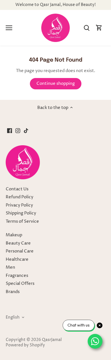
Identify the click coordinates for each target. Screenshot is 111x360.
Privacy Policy (19, 205)
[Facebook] (9, 131)
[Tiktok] (26, 131)
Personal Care (20, 251)
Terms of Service (22, 221)
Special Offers (20, 284)
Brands (13, 292)
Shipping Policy (21, 213)
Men (10, 267)
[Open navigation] (9, 28)
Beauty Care (18, 243)
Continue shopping (55, 84)
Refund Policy (19, 197)
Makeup (14, 235)
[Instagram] (17, 131)
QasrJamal (52, 339)
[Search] (86, 28)
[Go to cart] (99, 28)
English (13, 317)
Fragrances (17, 276)
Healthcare (17, 259)
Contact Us (17, 189)
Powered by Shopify (25, 345)
